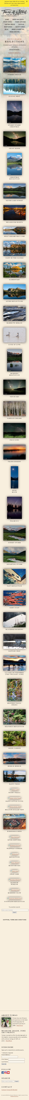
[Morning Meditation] (14, 370)
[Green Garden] (14, 745)
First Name (5, 1059)
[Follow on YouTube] (8, 1073)
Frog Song (14, 440)
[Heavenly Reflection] (14, 723)
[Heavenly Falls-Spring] (14, 700)
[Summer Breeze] (14, 71)
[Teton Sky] (14, 393)
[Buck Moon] (14, 487)
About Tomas (20, 27)
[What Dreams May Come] (14, 233)
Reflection (14, 857)
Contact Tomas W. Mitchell (9, 1090)
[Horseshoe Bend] (14, 828)
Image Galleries (18, 19)
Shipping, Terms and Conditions (14, 919)
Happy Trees (14, 784)
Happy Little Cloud (14, 801)
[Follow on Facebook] (3, 1073)
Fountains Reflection (14, 901)
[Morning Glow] (14, 890)
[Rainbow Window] (14, 879)
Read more (20, 1025)
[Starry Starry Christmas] (14, 122)
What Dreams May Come (14, 236)
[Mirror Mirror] (14, 763)
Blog (6, 29)
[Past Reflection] (14, 583)
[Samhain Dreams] (14, 415)
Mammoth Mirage (14, 323)
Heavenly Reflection (14, 726)
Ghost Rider (14, 148)
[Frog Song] (14, 437)
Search (14, 912)
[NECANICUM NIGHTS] (14, 219)
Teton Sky (14, 396)
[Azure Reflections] (14, 298)
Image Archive (15, 32)
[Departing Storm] (14, 561)
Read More (9, 1041)
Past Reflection (14, 586)
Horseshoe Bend (14, 831)
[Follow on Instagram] (5, 1073)
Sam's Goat (14, 607)
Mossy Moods (14, 865)
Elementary (14, 279)
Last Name (5, 1061)
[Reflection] (14, 854)
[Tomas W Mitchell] (14, 15)
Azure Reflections (14, 301)
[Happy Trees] (14, 781)
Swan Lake (14, 874)
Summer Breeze (14, 74)
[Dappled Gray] (14, 648)
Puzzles (21, 24)
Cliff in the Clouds (14, 258)
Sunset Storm (14, 542)
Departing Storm (14, 564)
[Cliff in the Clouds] (14, 255)
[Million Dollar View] (14, 806)
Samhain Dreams (14, 418)
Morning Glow (14, 893)
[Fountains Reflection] (14, 898)
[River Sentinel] (14, 837)
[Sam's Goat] (14, 604)
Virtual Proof (10, 24)
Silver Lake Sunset (14, 200)
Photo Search (14, 39)
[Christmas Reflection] (14, 174)
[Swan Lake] (14, 871)
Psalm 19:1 (14, 521)
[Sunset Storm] (14, 539)
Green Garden (14, 748)
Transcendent (14, 461)
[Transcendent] (14, 458)
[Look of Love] (14, 341)
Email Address (6, 1054)
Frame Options (20, 22)
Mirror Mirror (14, 766)
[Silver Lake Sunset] (14, 197)
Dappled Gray (15, 651)
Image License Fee (18, 29)
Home (7, 19)
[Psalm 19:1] (14, 518)
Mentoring (8, 27)
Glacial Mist (14, 96)
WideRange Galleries (14, 1096)
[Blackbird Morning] (14, 626)
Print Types (7, 22)
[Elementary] (14, 276)
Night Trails (14, 792)
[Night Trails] (14, 789)
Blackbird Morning (14, 629)
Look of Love (15, 344)
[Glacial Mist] (14, 93)
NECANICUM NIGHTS (14, 222)
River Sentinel (14, 840)
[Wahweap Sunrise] (14, 845)
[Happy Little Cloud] (14, 798)
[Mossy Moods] (14, 862)
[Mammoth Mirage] (14, 320)
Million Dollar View (14, 809)
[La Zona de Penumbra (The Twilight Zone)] (14, 669)
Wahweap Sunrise (14, 848)
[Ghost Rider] (14, 145)
